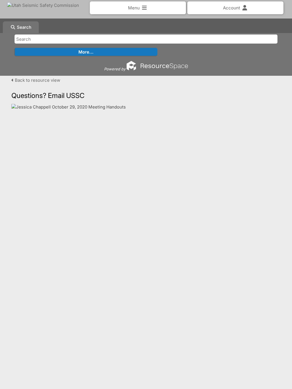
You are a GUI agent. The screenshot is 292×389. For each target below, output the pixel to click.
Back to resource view (37, 80)
